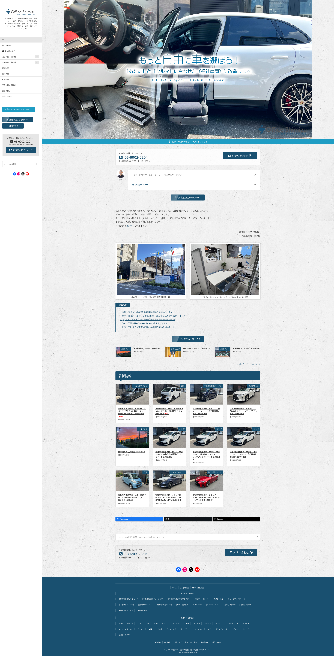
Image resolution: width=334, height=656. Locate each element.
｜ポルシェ (218, 623)
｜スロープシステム (213, 604)
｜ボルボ (158, 629)
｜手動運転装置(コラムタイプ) (128, 599)
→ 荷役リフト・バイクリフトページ (18, 109)
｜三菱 (146, 623)
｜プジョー (235, 629)
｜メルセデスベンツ (232, 623)
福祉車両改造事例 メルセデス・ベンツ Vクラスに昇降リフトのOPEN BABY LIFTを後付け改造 (132, 412)
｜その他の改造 (141, 610)
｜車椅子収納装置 (182, 604)
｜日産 (138, 623)
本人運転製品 (9, 51)
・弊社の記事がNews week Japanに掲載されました (144, 323)
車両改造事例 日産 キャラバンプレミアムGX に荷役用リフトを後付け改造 (169, 411)
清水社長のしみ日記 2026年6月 (246, 348)
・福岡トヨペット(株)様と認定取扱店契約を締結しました (146, 312)
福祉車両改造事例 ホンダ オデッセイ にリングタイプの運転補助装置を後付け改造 (243, 454)
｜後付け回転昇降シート (163, 604)
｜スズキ (186, 623)
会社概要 (5, 73)
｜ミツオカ (196, 623)
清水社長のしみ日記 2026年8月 (147, 348)
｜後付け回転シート (145, 604)
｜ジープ (246, 629)
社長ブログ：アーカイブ (248, 364)
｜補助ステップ (196, 604)
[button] (17, 119)
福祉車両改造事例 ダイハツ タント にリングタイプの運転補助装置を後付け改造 (206, 411)
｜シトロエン (198, 629)
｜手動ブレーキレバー (201, 599)
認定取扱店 (6, 90)
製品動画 (5, 68)
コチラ (129, 225)
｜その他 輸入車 (123, 635)
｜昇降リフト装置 (229, 604)
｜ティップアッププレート (235, 599)
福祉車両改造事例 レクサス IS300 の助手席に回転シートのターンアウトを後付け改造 (206, 497)
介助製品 (7, 45)
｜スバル (165, 623)
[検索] (36, 164)
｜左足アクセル (217, 599)
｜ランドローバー (222, 629)
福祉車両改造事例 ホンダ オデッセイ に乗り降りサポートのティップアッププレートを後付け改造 (206, 455)
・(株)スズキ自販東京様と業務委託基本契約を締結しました (147, 319)
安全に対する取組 (9, 85)
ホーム (4, 39)
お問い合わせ (7, 96)
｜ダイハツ (175, 623)
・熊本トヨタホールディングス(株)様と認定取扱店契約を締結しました (153, 315)
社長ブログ (6, 79)
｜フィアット (185, 629)
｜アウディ (140, 629)
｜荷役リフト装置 (245, 604)
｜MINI (149, 629)
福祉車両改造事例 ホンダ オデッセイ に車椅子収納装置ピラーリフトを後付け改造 (169, 454)
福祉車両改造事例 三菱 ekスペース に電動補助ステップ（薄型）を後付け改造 (132, 497)
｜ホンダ (130, 623)
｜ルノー (209, 629)
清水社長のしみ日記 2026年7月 (196, 348)
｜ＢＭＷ (246, 623)
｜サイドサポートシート (125, 604)
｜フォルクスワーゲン (125, 629)
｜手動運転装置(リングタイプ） (153, 599)
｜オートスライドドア (125, 610)
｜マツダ (155, 623)
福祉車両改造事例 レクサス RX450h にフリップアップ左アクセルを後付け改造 (243, 411)
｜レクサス (207, 623)
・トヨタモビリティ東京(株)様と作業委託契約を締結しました (148, 327)
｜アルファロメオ (171, 629)
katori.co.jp (193, 652)
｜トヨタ (120, 623)
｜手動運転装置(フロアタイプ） (179, 599)
